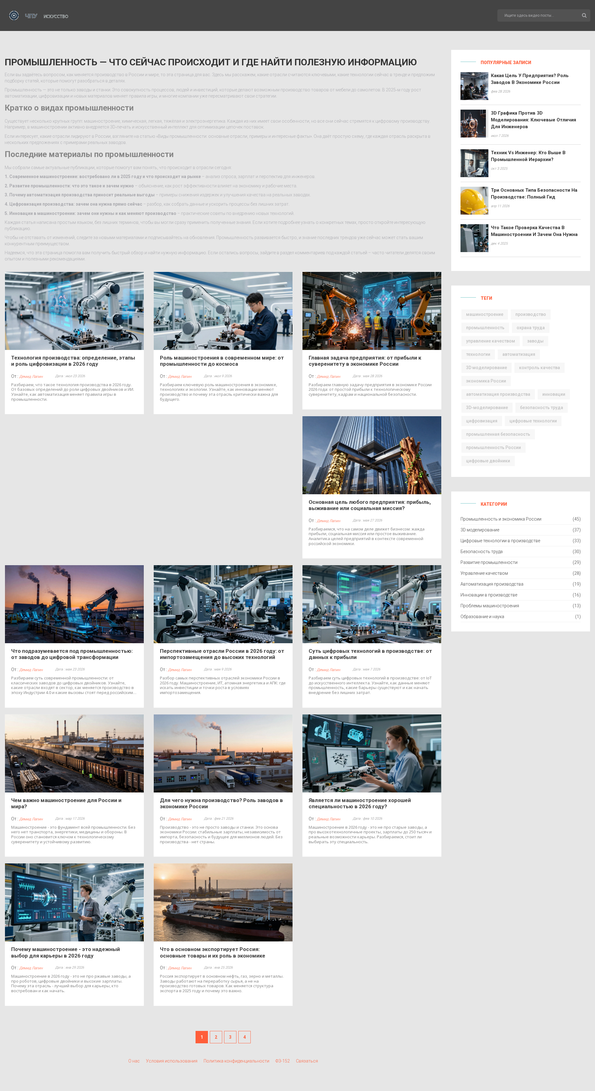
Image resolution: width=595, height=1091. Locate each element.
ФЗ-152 (282, 1060)
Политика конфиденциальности (236, 1060)
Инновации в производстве (489, 594)
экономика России (486, 380)
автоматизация (518, 354)
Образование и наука (482, 616)
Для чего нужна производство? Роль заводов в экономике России (221, 803)
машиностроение (484, 314)
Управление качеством (484, 573)
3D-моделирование (487, 407)
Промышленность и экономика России (501, 519)
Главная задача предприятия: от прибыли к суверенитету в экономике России (365, 361)
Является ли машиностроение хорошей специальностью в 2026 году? (360, 803)
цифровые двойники (488, 460)
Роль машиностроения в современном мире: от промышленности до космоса (222, 361)
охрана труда (531, 327)
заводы (535, 340)
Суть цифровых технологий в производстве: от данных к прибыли (370, 654)
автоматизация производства (498, 394)
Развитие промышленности (489, 562)
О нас (134, 1060)
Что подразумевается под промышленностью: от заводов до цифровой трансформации (72, 654)
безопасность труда (541, 407)
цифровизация (481, 420)
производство (530, 314)
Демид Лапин (31, 376)
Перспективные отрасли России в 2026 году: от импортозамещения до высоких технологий (222, 654)
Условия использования (171, 1060)
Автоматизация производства (492, 584)
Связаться (307, 1060)
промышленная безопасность (498, 434)
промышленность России (493, 447)
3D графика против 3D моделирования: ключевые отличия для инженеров (533, 119)
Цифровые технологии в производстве (500, 540)
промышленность (485, 327)
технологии (478, 354)
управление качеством (490, 340)
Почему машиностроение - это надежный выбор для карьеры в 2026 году (65, 952)
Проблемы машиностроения (490, 605)
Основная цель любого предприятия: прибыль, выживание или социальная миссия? (370, 505)
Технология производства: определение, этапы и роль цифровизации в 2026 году (73, 361)
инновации (553, 394)
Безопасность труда (482, 551)
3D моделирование (486, 367)
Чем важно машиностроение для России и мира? (66, 803)
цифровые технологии (533, 420)
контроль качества (539, 367)
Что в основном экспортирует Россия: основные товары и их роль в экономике (212, 952)
